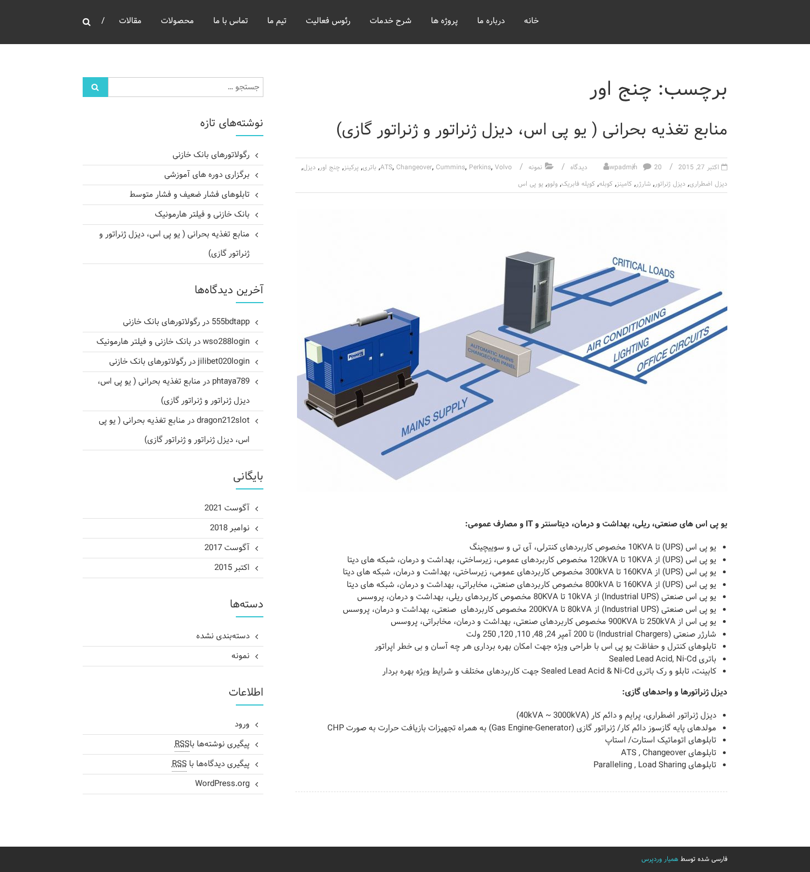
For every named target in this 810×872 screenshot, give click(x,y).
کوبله (606, 184)
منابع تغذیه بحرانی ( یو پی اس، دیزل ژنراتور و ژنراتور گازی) (531, 130)
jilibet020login (224, 362)
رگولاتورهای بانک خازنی (211, 155)
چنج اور (330, 167)
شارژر (643, 184)
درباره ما (491, 21)
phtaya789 (231, 382)
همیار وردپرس (659, 859)
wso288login (226, 342)
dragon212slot (223, 421)
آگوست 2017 (227, 548)
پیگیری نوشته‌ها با (212, 744)
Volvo (503, 167)
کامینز (624, 184)
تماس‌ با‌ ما (230, 21)
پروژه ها (444, 21)
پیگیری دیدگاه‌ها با (211, 764)
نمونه (535, 167)
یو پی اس (530, 184)
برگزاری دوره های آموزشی (207, 175)
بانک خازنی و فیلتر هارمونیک (202, 215)
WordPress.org (222, 784)
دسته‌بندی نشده (223, 636)
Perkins (480, 167)
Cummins (450, 167)
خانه (531, 21)
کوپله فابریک (578, 184)
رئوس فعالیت (328, 21)
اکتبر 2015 (232, 568)
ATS (386, 167)
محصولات (177, 21)
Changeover (414, 167)
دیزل (309, 167)
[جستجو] (95, 87)
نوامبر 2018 (230, 528)
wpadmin (623, 167)
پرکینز (351, 167)
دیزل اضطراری (708, 184)
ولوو (552, 184)
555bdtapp (231, 322)
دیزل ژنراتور (670, 184)
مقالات (130, 21)
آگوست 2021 (227, 508)
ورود (242, 724)
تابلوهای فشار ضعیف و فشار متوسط (189, 195)
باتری (369, 167)
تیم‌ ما (277, 21)
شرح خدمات (391, 21)
